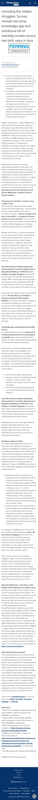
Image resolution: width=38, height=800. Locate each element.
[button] (19, 48)
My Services (18, 777)
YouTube (15, 701)
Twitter (12, 699)
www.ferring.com (18, 696)
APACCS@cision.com (19, 782)
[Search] (35, 3)
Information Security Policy (12, 791)
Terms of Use (12, 788)
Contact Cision (19, 770)
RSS (33, 791)
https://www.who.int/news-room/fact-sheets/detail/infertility (16, 729)
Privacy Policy (24, 788)
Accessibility (26, 793)
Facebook (19, 699)
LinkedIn (5, 701)
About (18, 775)
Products (18, 772)
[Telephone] (30, 3)
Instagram (28, 699)
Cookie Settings (14, 793)
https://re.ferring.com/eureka (13, 646)
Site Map (26, 791)
